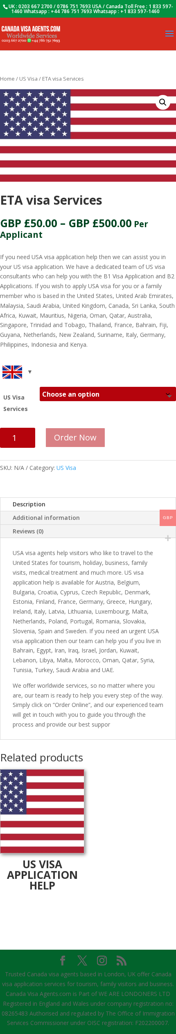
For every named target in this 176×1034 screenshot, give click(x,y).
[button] (163, 102)
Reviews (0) (28, 531)
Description (29, 504)
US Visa (28, 78)
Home (7, 78)
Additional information (46, 518)
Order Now (75, 437)
